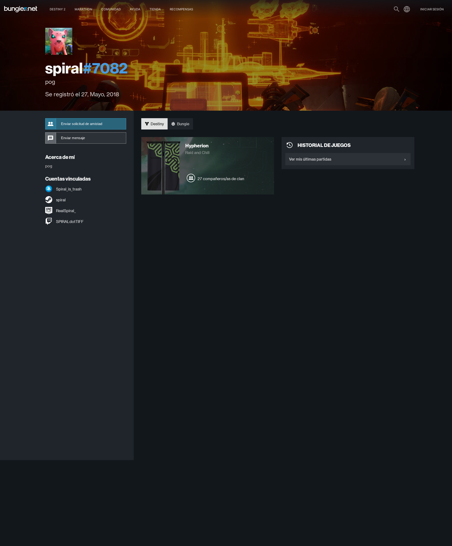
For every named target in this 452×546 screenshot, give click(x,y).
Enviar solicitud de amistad (81, 124)
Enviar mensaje (73, 138)
